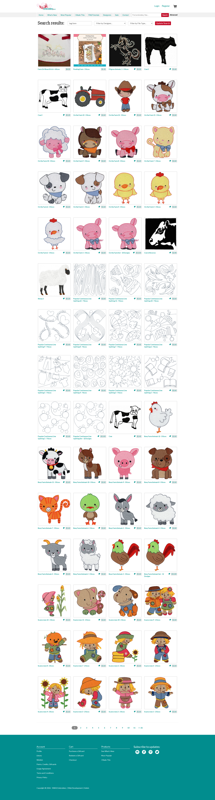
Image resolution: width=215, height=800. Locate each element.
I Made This (79, 15)
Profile (39, 751)
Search (165, 15)
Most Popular (66, 15)
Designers (107, 15)
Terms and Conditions (45, 773)
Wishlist (40, 760)
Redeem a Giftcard (76, 755)
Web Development (75, 788)
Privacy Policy (42, 777)
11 (134, 728)
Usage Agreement (44, 769)
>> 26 (140, 728)
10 (128, 728)
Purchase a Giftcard (76, 751)
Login (156, 5)
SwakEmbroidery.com (55, 7)
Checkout (73, 760)
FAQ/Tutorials (93, 15)
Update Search (163, 23)
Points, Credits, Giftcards (46, 764)
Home (41, 15)
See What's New (107, 751)
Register (166, 5)
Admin (86, 788)
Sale (117, 15)
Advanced (173, 15)
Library (39, 755)
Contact (126, 15)
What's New (52, 15)
